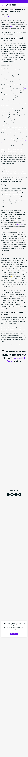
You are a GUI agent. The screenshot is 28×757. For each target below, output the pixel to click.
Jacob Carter (6, 16)
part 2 (11, 26)
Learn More (14, 633)
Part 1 (20, 345)
